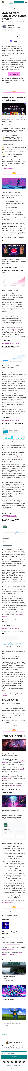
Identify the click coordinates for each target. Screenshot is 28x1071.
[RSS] (23, 1061)
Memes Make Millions (8, 949)
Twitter (20, 952)
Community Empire (7, 778)
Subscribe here (8, 168)
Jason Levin (11, 25)
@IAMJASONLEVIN (10, 343)
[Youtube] (12, 1061)
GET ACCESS (14, 74)
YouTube (14, 937)
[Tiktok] (16, 1061)
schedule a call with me (13, 944)
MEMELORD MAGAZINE (7, 7)
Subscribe (14, 836)
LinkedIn (4, 954)
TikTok (12, 954)
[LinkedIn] (8, 1061)
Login (11, 2)
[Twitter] (4, 1061)
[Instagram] (20, 1061)
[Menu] (26, 2)
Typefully (10, 581)
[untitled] (21, 769)
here (20, 413)
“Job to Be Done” (15, 329)
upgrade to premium (15, 785)
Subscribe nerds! (19, 2)
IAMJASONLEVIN (9, 516)
